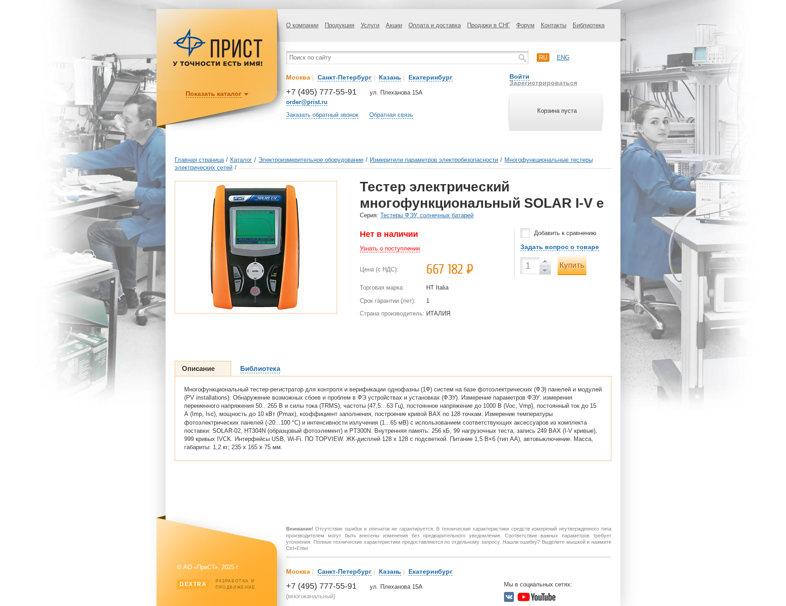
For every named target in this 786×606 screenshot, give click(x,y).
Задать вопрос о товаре (559, 246)
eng (563, 57)
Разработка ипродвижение (218, 584)
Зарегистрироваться (543, 82)
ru (543, 57)
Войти (519, 76)
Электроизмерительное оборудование (310, 159)
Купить (571, 265)
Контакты (553, 25)
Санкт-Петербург (344, 77)
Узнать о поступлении (390, 248)
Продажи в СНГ (488, 25)
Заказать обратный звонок (322, 114)
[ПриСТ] (217, 64)
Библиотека (589, 25)
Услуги (370, 25)
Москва (298, 77)
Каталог (241, 159)
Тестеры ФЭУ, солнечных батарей (427, 215)
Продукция (339, 25)
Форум (525, 25)
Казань (390, 77)
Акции (394, 25)
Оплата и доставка (434, 25)
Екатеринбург (430, 77)
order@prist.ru (307, 102)
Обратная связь (391, 114)
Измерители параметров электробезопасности (434, 159)
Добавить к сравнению (565, 233)
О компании (302, 25)
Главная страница (199, 159)
